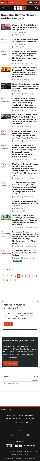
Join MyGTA (33, 2)
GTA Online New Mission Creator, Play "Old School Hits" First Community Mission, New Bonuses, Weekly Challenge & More (24, 102)
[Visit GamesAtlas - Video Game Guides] (29, 445)
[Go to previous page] (8, 276)
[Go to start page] (3, 276)
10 (7, 280)
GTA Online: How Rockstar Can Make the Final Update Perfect (24, 253)
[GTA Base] (20, 8)
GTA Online (17, 261)
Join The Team (10, 363)
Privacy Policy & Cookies (24, 451)
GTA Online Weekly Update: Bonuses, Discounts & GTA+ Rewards (25, 203)
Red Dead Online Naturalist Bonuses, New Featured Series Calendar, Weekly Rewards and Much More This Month (24, 72)
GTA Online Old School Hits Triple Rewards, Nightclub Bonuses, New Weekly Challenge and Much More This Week (24, 55)
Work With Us (23, 454)
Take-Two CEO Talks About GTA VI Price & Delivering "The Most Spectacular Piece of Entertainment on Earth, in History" (25, 119)
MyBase (3, 2)
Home (9, 415)
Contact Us (11, 451)
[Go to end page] (15, 280)
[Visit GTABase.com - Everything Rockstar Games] (19, 445)
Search (35, 451)
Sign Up (8, 324)
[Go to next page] (11, 280)
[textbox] (20, 384)
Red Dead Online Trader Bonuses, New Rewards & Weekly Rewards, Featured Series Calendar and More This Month (24, 220)
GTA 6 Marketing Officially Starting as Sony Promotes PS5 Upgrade (24, 27)
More (27, 422)
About (5, 451)
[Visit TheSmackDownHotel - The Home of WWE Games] (9, 445)
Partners (15, 454)
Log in (11, 2)
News (15, 415)
